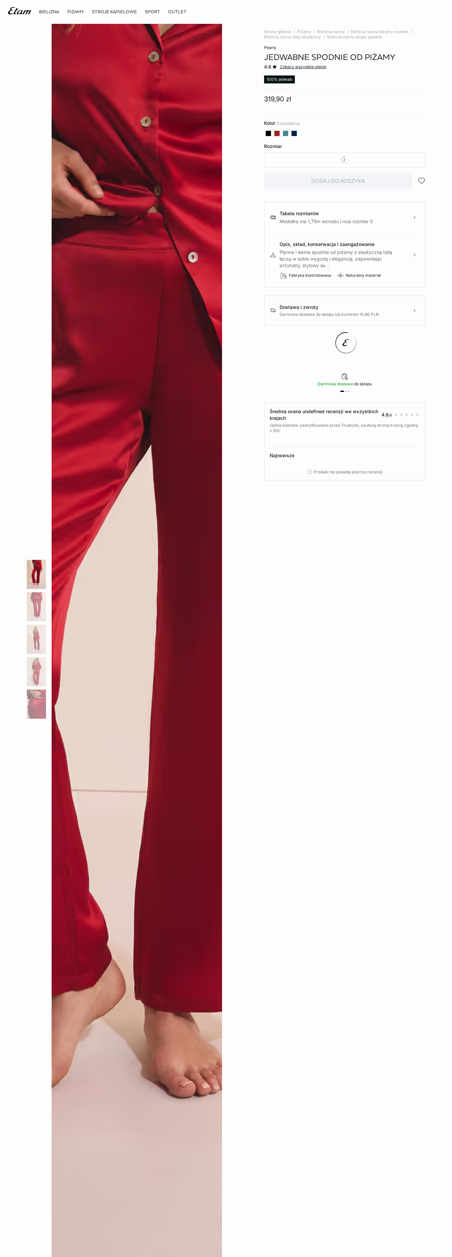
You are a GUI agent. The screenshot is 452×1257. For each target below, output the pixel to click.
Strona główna (277, 31)
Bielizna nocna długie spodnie (354, 36)
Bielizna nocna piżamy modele (379, 31)
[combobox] (345, 160)
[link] (152, 12)
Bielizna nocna (331, 31)
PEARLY (270, 47)
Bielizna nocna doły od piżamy (292, 36)
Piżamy (304, 31)
